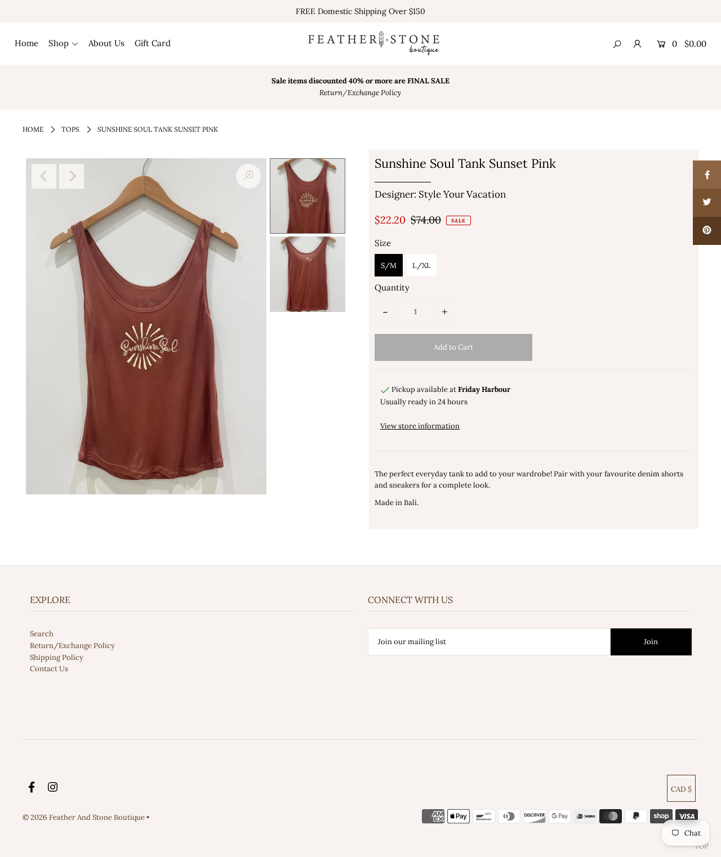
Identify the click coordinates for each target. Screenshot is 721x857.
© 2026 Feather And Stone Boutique (84, 817)
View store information (420, 426)
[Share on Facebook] (707, 174)
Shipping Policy (56, 657)
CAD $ (681, 789)
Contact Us (49, 668)
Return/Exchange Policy (72, 645)
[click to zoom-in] (248, 176)
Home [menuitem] (26, 43)
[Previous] (44, 176)
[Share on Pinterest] (707, 231)
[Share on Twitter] (707, 203)
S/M (389, 265)
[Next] (71, 176)
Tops (70, 129)
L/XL (421, 265)
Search (42, 634)
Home (33, 129)
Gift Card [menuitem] (153, 43)
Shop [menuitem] (58, 43)
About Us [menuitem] (106, 43)
